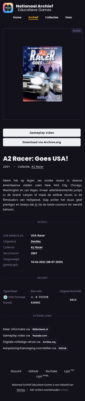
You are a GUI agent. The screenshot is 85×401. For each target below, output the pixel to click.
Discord (16, 371)
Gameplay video (42, 133)
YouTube (51, 371)
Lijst (69, 371)
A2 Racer (37, 166)
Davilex (36, 241)
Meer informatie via (25, 329)
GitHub (33, 371)
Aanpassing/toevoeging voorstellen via (34, 348)
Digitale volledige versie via (29, 342)
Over (68, 17)
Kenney (21, 390)
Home (17, 17)
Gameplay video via (25, 335)
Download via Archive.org (42, 142)
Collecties (51, 17)
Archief (33, 17)
